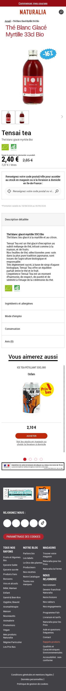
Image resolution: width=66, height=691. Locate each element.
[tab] (33, 219)
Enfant (6, 593)
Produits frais (10, 574)
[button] (8, 117)
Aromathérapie (10, 606)
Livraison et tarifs (52, 617)
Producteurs (29, 567)
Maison (7, 611)
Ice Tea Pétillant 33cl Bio (31, 367)
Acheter (31, 435)
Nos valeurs (49, 602)
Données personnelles (32, 679)
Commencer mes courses (33, 3)
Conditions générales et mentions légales (32, 674)
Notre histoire (50, 597)
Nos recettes (29, 572)
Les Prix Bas (9, 647)
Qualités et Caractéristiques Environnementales (52, 649)
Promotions (9, 625)
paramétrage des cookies (23, 536)
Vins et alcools (10, 583)
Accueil (8, 21)
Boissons (7, 579)
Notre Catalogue (31, 576)
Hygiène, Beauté (11, 602)
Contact (47, 637)
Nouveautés (9, 616)
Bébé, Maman (10, 588)
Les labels (28, 558)
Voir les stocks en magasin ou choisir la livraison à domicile (31, 443)
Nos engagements (52, 606)
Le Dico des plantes (32, 562)
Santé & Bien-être (12, 597)
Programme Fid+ (51, 612)
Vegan (6, 630)
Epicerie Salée (10, 565)
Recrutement (49, 585)
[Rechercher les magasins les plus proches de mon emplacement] (9, 191)
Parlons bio (29, 553)
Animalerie (8, 620)
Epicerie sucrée (10, 569)
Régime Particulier (12, 642)
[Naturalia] (33, 12)
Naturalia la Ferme (52, 569)
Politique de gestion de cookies (32, 684)
